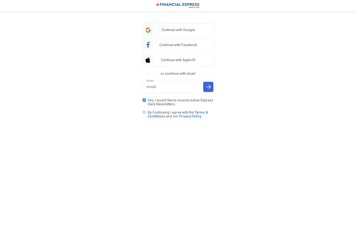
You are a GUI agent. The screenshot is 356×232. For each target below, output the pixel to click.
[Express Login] (178, 6)
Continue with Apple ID (178, 60)
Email (150, 80)
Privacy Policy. (190, 116)
